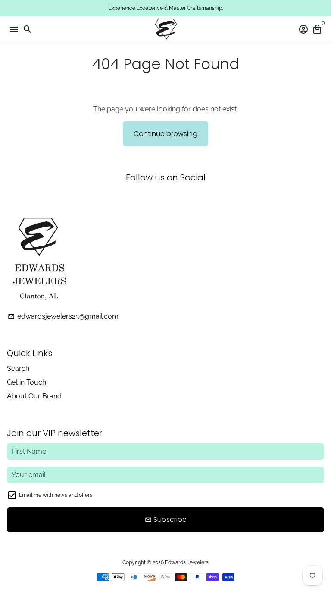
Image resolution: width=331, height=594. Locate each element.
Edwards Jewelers (187, 562)
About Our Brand (34, 396)
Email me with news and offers (55, 495)
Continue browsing (165, 134)
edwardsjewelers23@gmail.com (63, 316)
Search (18, 368)
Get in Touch (26, 382)
